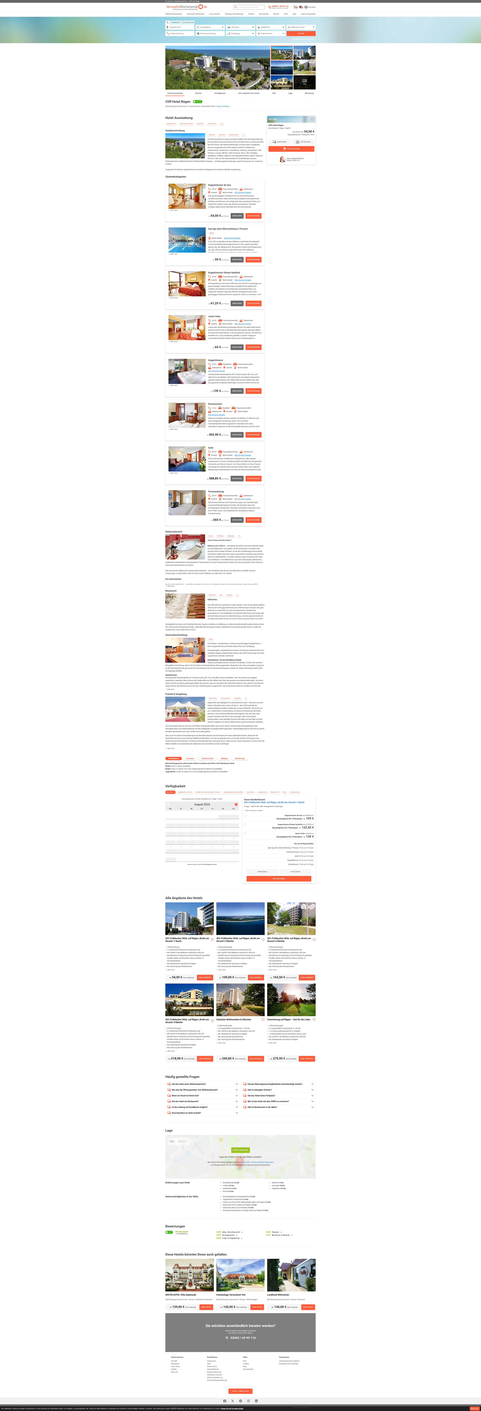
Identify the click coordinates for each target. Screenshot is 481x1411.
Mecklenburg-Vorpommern (176, 106)
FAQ (274, 93)
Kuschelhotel (212, 124)
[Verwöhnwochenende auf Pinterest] (240, 1400)
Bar (221, 595)
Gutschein (305, 142)
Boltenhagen (252, 1299)
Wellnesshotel (171, 124)
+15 (221, 124)
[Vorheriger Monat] (168, 804)
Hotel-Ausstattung (175, 93)
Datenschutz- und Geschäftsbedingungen (257, 1162)
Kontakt (174, 1361)
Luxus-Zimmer (214, 14)
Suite (284, 792)
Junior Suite (250, 792)
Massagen (231, 536)
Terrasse (229, 595)
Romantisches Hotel (186, 124)
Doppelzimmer (262, 792)
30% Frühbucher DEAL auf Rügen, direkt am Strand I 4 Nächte (187, 1021)
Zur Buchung (253, 216)
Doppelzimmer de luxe (185, 792)
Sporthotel (200, 124)
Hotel (286, 14)
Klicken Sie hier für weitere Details (232, 1408)
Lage (290, 93)
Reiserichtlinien (213, 1369)
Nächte (276, 14)
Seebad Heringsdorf (204, 1299)
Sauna (211, 233)
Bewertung (309, 93)
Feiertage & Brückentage (234, 14)
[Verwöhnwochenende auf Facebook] (224, 1400)
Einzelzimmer (275, 792)
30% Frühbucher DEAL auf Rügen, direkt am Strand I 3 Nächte (289, 939)
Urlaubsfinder (248, 1369)
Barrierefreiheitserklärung (217, 1380)
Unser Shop (175, 1366)
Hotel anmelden (240, 1391)
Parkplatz (212, 135)
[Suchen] (235, 7)
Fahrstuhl (222, 135)
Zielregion (188, 22)
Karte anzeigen (240, 1150)
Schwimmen (213, 698)
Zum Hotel (206, 1307)
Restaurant (212, 595)
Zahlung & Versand (214, 1375)
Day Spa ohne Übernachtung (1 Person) (208, 792)
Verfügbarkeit (220, 93)
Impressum (211, 1361)
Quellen (174, 1369)
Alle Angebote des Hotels (249, 93)
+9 (246, 698)
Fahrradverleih (233, 135)
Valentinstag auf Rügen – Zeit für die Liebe (288, 1019)
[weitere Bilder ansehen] (282, 67)
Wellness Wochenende (173, 14)
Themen (251, 14)
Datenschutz (212, 1366)
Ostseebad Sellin (208, 106)
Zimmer (198, 93)
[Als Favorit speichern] (312, 119)
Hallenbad (220, 536)
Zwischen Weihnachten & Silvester (233, 1019)
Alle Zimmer (170, 792)
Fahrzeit (176, 22)
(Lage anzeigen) (223, 106)
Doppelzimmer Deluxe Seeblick (233, 792)
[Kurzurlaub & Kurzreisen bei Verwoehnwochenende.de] (186, 7)
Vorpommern (194, 106)
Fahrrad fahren (225, 698)
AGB (209, 1364)
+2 (237, 595)
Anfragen (237, 216)
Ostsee (192, 1299)
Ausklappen (242, 1232)
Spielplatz (237, 698)
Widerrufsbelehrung (214, 1377)
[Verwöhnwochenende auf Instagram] (248, 1400)
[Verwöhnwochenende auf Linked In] (256, 1400)
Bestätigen (475, 1408)
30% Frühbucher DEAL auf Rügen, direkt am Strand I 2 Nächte (238, 939)
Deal (294, 14)
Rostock (301, 1299)
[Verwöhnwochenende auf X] (232, 1400)
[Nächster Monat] (236, 804)
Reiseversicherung (214, 1372)
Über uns (174, 1372)
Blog (245, 1366)
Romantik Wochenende (195, 14)
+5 (243, 135)
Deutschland (264, 14)
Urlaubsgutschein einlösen (289, 1361)
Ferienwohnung (294, 792)
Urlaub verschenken (308, 14)
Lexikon (246, 1364)
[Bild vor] (266, 67)
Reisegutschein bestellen (288, 1364)
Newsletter (175, 1364)
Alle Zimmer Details (242, 192)
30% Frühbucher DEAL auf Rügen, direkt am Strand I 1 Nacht (187, 939)
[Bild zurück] (169, 67)
